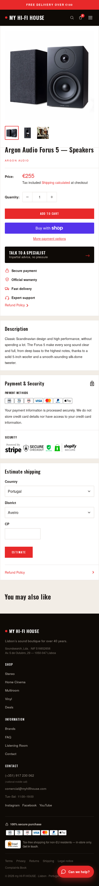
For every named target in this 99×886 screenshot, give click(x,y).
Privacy (21, 861)
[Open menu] (90, 17)
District (10, 502)
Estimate (19, 552)
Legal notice (65, 861)
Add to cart (49, 213)
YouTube (45, 805)
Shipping (48, 861)
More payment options (49, 238)
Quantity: (12, 197)
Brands (10, 728)
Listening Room (16, 745)
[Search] (72, 17)
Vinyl (8, 699)
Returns (34, 861)
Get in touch (30, 846)
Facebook (29, 805)
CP (7, 524)
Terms (9, 861)
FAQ (8, 737)
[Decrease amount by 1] (27, 197)
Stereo (10, 673)
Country (11, 481)
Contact (10, 754)
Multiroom (12, 690)
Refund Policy (15, 305)
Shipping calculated (56, 182)
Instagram (12, 805)
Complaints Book (15, 867)
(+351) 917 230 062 (19, 775)
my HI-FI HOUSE (26, 17)
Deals (9, 707)
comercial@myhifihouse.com (25, 788)
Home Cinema (15, 682)
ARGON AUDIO (17, 160)
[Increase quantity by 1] (52, 197)
